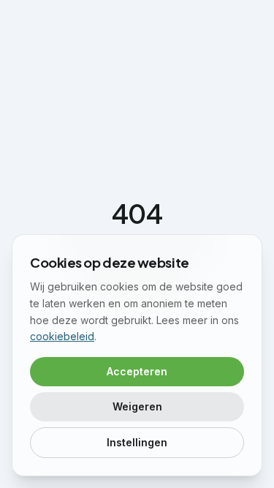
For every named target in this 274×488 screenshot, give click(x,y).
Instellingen (137, 442)
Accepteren (137, 371)
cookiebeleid (62, 336)
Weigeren (137, 406)
